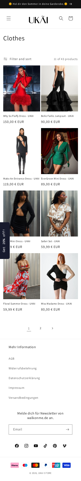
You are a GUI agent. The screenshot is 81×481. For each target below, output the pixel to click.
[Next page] (52, 328)
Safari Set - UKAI (50, 241)
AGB (11, 358)
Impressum (16, 388)
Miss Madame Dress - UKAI (56, 303)
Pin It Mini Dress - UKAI (16, 241)
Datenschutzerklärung (24, 378)
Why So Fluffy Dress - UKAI (18, 115)
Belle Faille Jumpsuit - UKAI (57, 115)
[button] (8, 18)
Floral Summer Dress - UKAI (19, 303)
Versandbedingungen (23, 398)
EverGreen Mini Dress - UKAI (57, 178)
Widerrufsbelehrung (23, 368)
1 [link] (29, 328)
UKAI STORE (45, 473)
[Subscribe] (67, 429)
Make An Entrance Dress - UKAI (21, 178)
